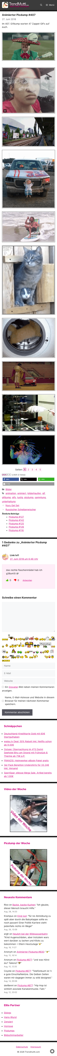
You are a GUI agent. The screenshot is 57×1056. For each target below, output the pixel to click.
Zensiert (8, 1021)
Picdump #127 (16, 517)
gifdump (6, 497)
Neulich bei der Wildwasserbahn (30, 934)
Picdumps (9, 1030)
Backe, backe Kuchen (23, 904)
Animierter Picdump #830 (30, 952)
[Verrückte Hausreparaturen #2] (28, 867)
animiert (21, 493)
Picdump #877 (24, 959)
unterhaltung (9, 501)
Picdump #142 (16, 520)
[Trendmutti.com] (15, 5)
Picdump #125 (16, 523)
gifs (14, 497)
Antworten (27, 580)
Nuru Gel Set (12, 505)
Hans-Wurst (10, 1017)
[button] (41, 5)
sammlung (40, 497)
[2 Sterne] (5, 474)
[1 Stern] (3, 474)
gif (43, 493)
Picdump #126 (16, 527)
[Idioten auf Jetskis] (28, 813)
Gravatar (13, 687)
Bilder (9, 489)
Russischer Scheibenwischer (21, 509)
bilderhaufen (34, 493)
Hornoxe (8, 1026)
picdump (28, 497)
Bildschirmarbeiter (13, 1035)
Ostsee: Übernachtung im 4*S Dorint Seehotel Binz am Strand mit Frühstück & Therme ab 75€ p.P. (26, 752)
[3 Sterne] (7, 474)
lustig (20, 497)
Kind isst (22, 916)
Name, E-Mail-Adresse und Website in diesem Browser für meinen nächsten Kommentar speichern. (29, 700)
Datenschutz (22, 1047)
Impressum (35, 1047)
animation (11, 493)
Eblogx (7, 1012)
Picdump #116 (16, 530)
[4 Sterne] (8, 474)
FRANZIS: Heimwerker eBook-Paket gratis (26, 760)
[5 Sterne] (10, 474)
